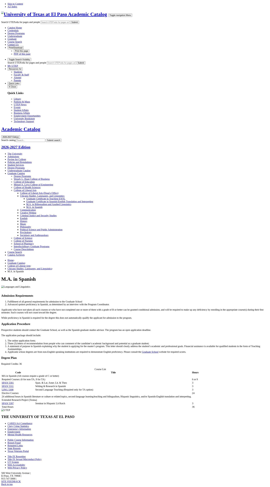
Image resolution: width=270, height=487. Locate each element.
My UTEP (13, 65)
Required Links (15, 445)
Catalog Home (15, 27)
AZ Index (12, 6)
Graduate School (150, 352)
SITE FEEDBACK (11, 481)
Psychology (26, 232)
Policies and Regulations (20, 162)
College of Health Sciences (27, 187)
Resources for (15, 69)
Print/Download (15, 48)
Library (17, 99)
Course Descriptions (24, 249)
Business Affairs (22, 113)
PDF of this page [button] (22, 54)
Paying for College (17, 159)
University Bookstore (24, 118)
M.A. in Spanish (34, 207)
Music (23, 224)
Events (17, 107)
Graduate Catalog (16, 173)
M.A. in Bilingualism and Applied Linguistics (48, 204)
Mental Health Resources (20, 434)
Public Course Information (21, 440)
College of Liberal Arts (25, 190)
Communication (28, 210)
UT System (13, 462)
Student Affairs (21, 110)
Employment (14, 431)
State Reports (14, 448)
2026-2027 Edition (15, 147)
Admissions (13, 156)
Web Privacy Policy (17, 467)
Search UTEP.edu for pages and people (20, 22)
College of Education (24, 181)
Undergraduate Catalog (19, 170)
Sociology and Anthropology (34, 235)
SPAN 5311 (8, 386)
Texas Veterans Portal (18, 451)
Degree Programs (16, 33)
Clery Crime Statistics (18, 426)
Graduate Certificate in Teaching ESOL (45, 198)
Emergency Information (19, 429)
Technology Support (24, 121)
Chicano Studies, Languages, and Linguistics (42, 196)
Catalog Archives (16, 255)
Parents (17, 80)
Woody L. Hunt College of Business (32, 179)
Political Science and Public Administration (41, 229)
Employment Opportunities (27, 115)
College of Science (23, 238)
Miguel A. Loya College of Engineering (33, 184)
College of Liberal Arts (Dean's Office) (39, 193)
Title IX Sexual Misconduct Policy (25, 459)
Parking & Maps (22, 101)
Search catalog (8, 140)
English (24, 218)
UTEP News (20, 104)
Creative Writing (28, 212)
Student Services (16, 165)
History (23, 221)
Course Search (15, 41)
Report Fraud (14, 442)
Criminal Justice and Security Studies (38, 215)
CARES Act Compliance (20, 423)
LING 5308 (7, 389)
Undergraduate (15, 36)
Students (18, 72)
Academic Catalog (87, 14)
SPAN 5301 (8, 382)
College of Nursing (23, 241)
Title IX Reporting (17, 456)
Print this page (21, 51)
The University (15, 153)
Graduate (12, 39)
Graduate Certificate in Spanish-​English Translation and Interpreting (59, 201)
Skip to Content (15, 3)
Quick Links (14, 83)
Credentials (13, 30)
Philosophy (25, 226)
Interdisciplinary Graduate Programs (31, 246)
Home (11, 260)
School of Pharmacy (24, 243)
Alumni (17, 77)
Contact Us (13, 44)
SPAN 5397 (8, 403)
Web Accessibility (16, 465)
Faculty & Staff (21, 74)
